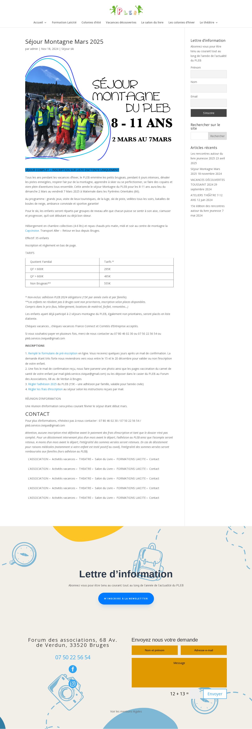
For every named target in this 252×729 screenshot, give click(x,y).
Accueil (38, 22)
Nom (194, 82)
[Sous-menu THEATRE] (92, 459)
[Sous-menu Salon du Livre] (114, 459)
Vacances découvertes (121, 22)
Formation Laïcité (64, 22)
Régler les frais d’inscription (45, 389)
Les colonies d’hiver (182, 22)
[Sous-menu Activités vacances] (76, 459)
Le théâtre (207, 22)
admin (34, 49)
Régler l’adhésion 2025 (42, 384)
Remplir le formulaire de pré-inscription (53, 353)
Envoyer (215, 693)
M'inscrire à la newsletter (126, 598)
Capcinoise (32, 230)
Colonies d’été (91, 22)
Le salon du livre (152, 22)
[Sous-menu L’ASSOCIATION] (50, 459)
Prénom (196, 67)
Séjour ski (67, 49)
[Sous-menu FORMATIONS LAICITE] (147, 459)
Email (194, 96)
